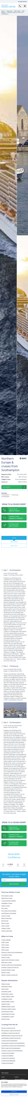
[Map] (14, 558)
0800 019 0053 (22, 482)
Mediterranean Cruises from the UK (11, 1035)
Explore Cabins (14, 542)
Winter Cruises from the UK (9, 975)
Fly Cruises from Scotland (8, 911)
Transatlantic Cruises (7, 1016)
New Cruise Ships (6, 918)
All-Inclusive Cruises (7, 896)
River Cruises (5, 923)
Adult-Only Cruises (6, 898)
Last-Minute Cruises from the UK (11, 1038)
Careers (17, 1077)
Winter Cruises (5, 972)
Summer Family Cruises (8, 970)
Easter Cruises (5, 957)
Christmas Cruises (6, 955)
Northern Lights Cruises (8, 1009)
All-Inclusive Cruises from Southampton (13, 1043)
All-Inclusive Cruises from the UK (10, 1030)
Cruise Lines (9, 11)
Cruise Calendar (6, 940)
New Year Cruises (6, 962)
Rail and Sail (4, 921)
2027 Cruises (5, 945)
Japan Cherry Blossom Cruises (10, 960)
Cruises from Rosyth (7, 1063)
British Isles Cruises (7, 994)
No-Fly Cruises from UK (8, 1028)
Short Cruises (5, 926)
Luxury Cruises (5, 916)
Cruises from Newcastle (8, 1060)
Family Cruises (5, 906)
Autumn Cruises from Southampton (11, 952)
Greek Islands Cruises (7, 1001)
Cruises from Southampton (9, 1040)
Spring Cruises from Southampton (11, 965)
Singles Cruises (5, 928)
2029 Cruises (5, 950)
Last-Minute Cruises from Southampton (13, 1045)
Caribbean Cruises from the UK (10, 1033)
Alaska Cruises (5, 984)
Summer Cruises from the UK (9, 967)
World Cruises (5, 1019)
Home (3, 11)
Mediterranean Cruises (8, 1006)
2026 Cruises (5, 942)
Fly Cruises (4, 908)
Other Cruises (14, 545)
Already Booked (22, 1)
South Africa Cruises (7, 1011)
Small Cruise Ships (6, 931)
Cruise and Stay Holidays (8, 901)
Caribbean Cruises (6, 999)
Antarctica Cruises (6, 986)
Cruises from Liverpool (8, 1058)
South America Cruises (8, 1014)
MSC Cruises (17, 11)
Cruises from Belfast (7, 1055)
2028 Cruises (5, 947)
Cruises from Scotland (7, 1053)
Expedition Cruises (6, 903)
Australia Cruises (6, 991)
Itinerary (14, 538)
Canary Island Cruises (7, 996)
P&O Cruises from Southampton (10, 1048)
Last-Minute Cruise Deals (8, 913)
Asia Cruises (4, 989)
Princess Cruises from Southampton (12, 1050)
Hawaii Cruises (5, 1004)
